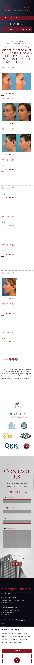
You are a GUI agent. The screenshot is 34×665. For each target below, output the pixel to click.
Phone (5, 518)
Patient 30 (7, 332)
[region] (17, 646)
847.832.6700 (5, 615)
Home (3, 624)
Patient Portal (25, 29)
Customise (17, 656)
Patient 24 (7, 160)
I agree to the (18, 559)
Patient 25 (7, 188)
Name (8, 498)
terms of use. (22, 559)
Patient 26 (7, 216)
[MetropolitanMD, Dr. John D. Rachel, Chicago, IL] (17, 11)
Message (9, 528)
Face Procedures (17, 47)
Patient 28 (7, 273)
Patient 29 (7, 304)
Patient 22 (7, 98)
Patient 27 (7, 245)
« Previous (5, 359)
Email (8, 508)
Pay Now (9, 29)
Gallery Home (5, 47)
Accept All (17, 650)
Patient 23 (7, 129)
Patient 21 (7, 67)
